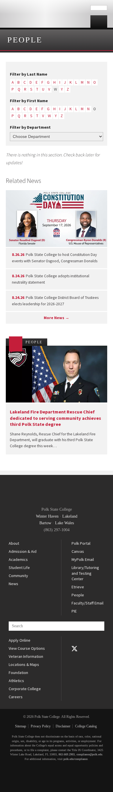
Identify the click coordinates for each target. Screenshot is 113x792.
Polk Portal (81, 543)
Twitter (74, 649)
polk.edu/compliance (75, 759)
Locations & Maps (24, 664)
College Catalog (86, 726)
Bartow (45, 523)
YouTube (74, 657)
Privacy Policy (41, 726)
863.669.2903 (67, 754)
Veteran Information (26, 656)
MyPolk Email (83, 559)
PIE (74, 611)
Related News (23, 181)
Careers (16, 696)
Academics (18, 559)
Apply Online (19, 640)
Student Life (19, 567)
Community (18, 575)
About (14, 543)
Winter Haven (47, 516)
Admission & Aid (23, 551)
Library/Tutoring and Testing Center (85, 573)
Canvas (78, 551)
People (24, 39)
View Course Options (27, 648)
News (13, 583)
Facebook (74, 640)
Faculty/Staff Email (87, 603)
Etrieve (78, 586)
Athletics (16, 680)
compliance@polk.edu (89, 754)
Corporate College (25, 688)
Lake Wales (64, 523)
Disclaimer (63, 726)
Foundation (18, 672)
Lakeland (69, 516)
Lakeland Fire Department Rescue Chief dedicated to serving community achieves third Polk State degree (55, 418)
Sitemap (20, 726)
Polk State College (45, 14)
